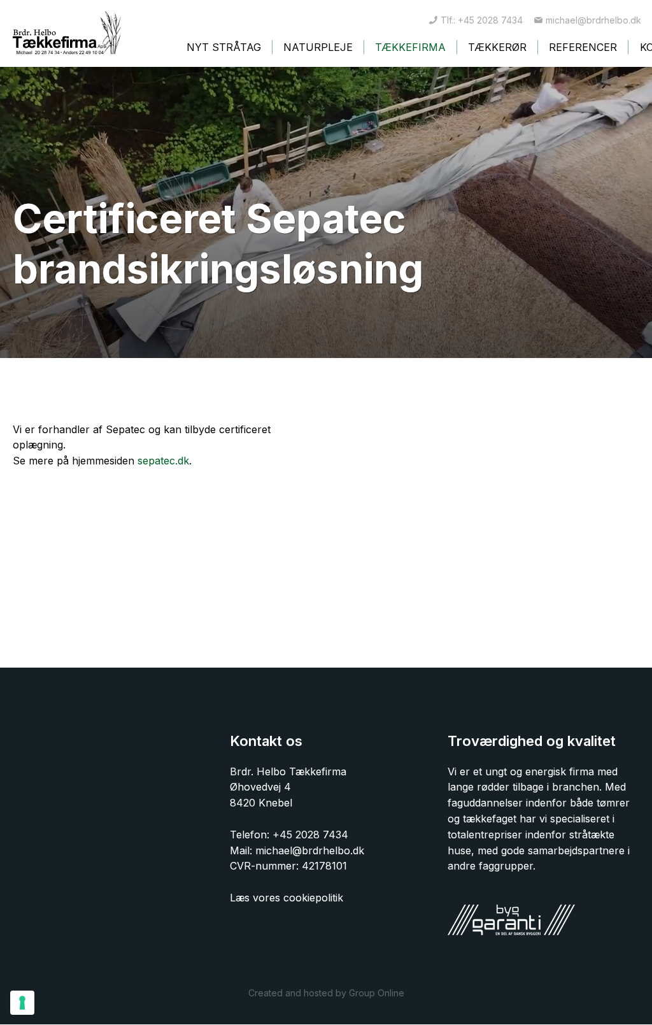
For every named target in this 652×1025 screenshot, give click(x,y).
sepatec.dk (163, 460)
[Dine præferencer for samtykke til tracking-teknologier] (22, 1003)
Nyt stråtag (224, 47)
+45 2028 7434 (310, 834)
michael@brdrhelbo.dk (309, 850)
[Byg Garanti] (511, 920)
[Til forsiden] (67, 32)
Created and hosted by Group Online (326, 992)
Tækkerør (497, 47)
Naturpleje (318, 47)
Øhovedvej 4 (260, 786)
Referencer (583, 47)
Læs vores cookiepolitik (286, 897)
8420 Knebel (261, 802)
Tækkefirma (410, 47)
